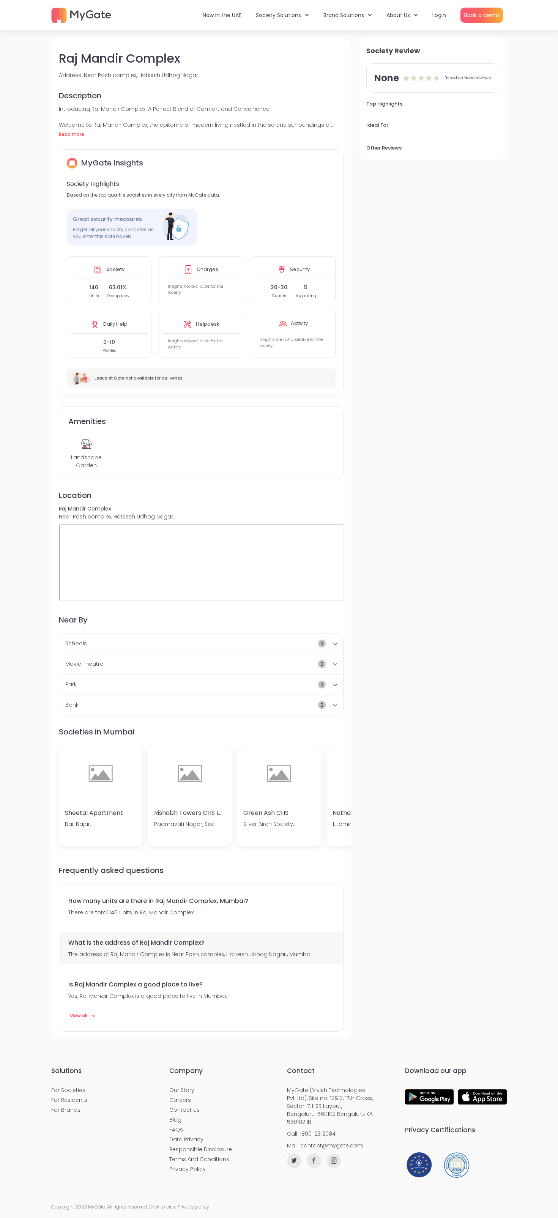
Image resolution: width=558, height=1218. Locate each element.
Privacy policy (193, 1207)
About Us (398, 15)
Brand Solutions (344, 15)
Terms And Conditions (199, 1159)
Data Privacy (186, 1139)
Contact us (184, 1110)
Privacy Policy (187, 1169)
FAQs (176, 1129)
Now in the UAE (222, 15)
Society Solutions (279, 15)
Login (439, 15)
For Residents (69, 1100)
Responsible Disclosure (200, 1149)
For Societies (68, 1090)
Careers (180, 1100)
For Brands (65, 1110)
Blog (175, 1119)
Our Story (181, 1090)
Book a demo (481, 15)
